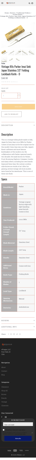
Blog (3, 375)
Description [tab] (7, 125)
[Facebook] (1, 417)
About (3, 367)
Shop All (4, 391)
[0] (32, 3)
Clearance (5, 387)
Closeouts (4, 406)
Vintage (4, 402)
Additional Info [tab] (9, 327)
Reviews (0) (14, 82)
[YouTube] (6, 417)
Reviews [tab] (5, 320)
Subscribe (18, 438)
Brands (4, 398)
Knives (3, 394)
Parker (3, 63)
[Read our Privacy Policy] (32, 433)
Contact (4, 371)
